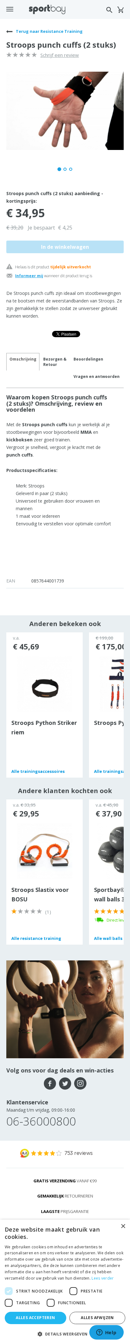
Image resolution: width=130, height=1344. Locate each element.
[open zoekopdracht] (109, 10)
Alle (38, 771)
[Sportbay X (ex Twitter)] (65, 1083)
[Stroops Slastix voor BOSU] (44, 850)
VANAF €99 (65, 1181)
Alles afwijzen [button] (97, 1317)
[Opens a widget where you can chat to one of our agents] (106, 1333)
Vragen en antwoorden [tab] (97, 376)
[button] (65, 1334)
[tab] (55, 362)
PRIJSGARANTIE (65, 1211)
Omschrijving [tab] (22, 359)
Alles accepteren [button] (35, 1317)
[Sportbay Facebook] (50, 1083)
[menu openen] (9, 9)
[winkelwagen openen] (120, 10)
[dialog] (65, 1282)
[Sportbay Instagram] (80, 1083)
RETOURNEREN (65, 1196)
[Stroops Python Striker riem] (44, 683)
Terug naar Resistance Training (49, 31)
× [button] (123, 1226)
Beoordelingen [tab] (88, 359)
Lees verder (103, 1278)
